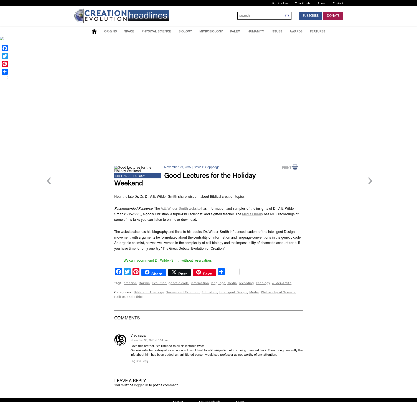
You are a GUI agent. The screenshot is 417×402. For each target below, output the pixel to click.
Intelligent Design (233, 292)
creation (130, 283)
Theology (263, 283)
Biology (185, 31)
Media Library (252, 214)
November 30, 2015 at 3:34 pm (149, 340)
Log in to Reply (139, 361)
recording (246, 283)
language (218, 283)
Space (129, 31)
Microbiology (211, 31)
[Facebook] (5, 48)
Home (94, 31)
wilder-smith (281, 283)
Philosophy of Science (278, 292)
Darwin (144, 283)
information (200, 283)
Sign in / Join (280, 3)
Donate (333, 16)
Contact (338, 3)
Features (317, 31)
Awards (296, 31)
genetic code (179, 283)
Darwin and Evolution (183, 292)
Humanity (256, 31)
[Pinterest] (5, 64)
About (322, 3)
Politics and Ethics (129, 297)
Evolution (159, 283)
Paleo (235, 31)
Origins (110, 31)
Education (209, 292)
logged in (141, 385)
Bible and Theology (130, 176)
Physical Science (156, 31)
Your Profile (302, 3)
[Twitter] (5, 56)
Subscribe (311, 16)
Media (254, 292)
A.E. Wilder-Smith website (180, 209)
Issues (276, 31)
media (232, 283)
